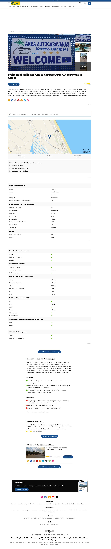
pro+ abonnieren (40, 503)
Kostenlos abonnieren (21, 489)
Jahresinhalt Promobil (58, 518)
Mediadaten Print (55, 524)
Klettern (51, 542)
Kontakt (13, 510)
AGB (17, 510)
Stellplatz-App (32, 503)
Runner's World (44, 544)
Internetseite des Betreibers (19, 171)
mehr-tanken (58, 542)
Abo (51, 0)
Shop (26, 503)
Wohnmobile (25, 6)
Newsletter (20, 503)
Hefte (55, 0)
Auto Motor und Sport (21, 542)
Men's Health (66, 542)
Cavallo (40, 542)
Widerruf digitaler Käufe (49, 512)
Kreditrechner (72, 503)
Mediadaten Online (44, 524)
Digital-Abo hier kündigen (74, 510)
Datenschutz (35, 510)
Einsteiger (18, 6)
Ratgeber (63, 6)
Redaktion (84, 510)
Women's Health (54, 544)
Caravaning (13, 503)
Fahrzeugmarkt (71, 6)
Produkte (58, 0)
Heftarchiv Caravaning (47, 518)
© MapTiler (85, 150)
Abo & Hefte (26, 518)
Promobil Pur (49, 503)
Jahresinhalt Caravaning (70, 518)
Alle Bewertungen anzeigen (49, 436)
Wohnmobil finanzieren (82, 503)
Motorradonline (73, 542)
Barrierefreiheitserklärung (55, 510)
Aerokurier (11, 542)
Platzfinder (47, 6)
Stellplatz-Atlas (57, 503)
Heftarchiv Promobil (35, 518)
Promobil (87, 542)
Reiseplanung (55, 6)
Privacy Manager (43, 510)
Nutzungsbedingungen (25, 510)
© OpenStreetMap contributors (86, 151)
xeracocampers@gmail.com (19, 168)
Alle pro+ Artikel (11, 6)
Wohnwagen (34, 6)
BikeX (28, 542)
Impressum (64, 510)
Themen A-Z (65, 503)
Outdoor (81, 542)
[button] (41, 52)
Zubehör (41, 6)
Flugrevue (45, 542)
